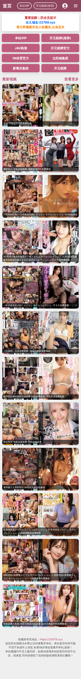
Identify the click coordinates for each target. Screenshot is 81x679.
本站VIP (24, 5)
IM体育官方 (21, 58)
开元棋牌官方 (60, 48)
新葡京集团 (21, 68)
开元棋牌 (60, 68)
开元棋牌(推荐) (45, 5)
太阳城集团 (60, 58)
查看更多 (71, 79)
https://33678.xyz (51, 639)
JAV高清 (21, 48)
